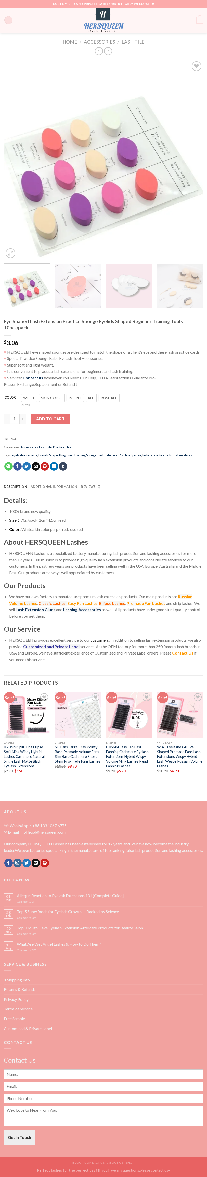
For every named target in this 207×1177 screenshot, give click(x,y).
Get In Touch (19, 1137)
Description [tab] (15, 487)
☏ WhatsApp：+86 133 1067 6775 (35, 825)
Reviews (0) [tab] (90, 487)
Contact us (33, 377)
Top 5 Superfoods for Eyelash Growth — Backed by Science (68, 911)
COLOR (10, 397)
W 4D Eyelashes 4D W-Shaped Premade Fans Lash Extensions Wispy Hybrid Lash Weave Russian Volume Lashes (179, 756)
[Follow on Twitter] (26, 863)
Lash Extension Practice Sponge (119, 455)
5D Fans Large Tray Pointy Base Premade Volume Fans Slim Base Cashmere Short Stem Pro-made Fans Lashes (77, 754)
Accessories (99, 42)
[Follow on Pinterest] (45, 863)
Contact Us (182, 652)
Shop (69, 447)
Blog (77, 1162)
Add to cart (50, 418)
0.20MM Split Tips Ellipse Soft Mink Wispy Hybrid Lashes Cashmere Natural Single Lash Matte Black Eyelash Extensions (24, 756)
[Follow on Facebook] (8, 863)
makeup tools (182, 455)
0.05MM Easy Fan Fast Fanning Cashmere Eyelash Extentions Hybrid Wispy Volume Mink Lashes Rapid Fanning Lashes (127, 756)
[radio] (29, 398)
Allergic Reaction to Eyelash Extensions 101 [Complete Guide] (70, 895)
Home (70, 42)
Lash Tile (133, 42)
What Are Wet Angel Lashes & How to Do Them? (59, 943)
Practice (58, 447)
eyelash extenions (24, 455)
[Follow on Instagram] (17, 863)
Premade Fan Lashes (146, 603)
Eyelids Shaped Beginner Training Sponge (67, 455)
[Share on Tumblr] (63, 466)
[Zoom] (10, 253)
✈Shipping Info (17, 979)
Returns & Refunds (20, 989)
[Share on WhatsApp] (8, 466)
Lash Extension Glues (35, 609)
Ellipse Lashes (112, 603)
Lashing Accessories (82, 609)
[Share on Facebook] (17, 466)
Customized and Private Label (51, 646)
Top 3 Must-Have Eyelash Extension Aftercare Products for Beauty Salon (80, 927)
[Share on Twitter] (26, 466)
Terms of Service (18, 1008)
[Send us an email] (36, 863)
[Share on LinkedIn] (54, 466)
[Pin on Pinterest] (45, 466)
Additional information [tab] (54, 487)
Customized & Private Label (28, 1028)
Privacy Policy (16, 999)
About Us (115, 1162)
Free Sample (14, 1018)
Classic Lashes (52, 603)
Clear (25, 405)
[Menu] (8, 20)
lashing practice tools (157, 455)
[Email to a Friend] (36, 466)
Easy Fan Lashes (82, 603)
